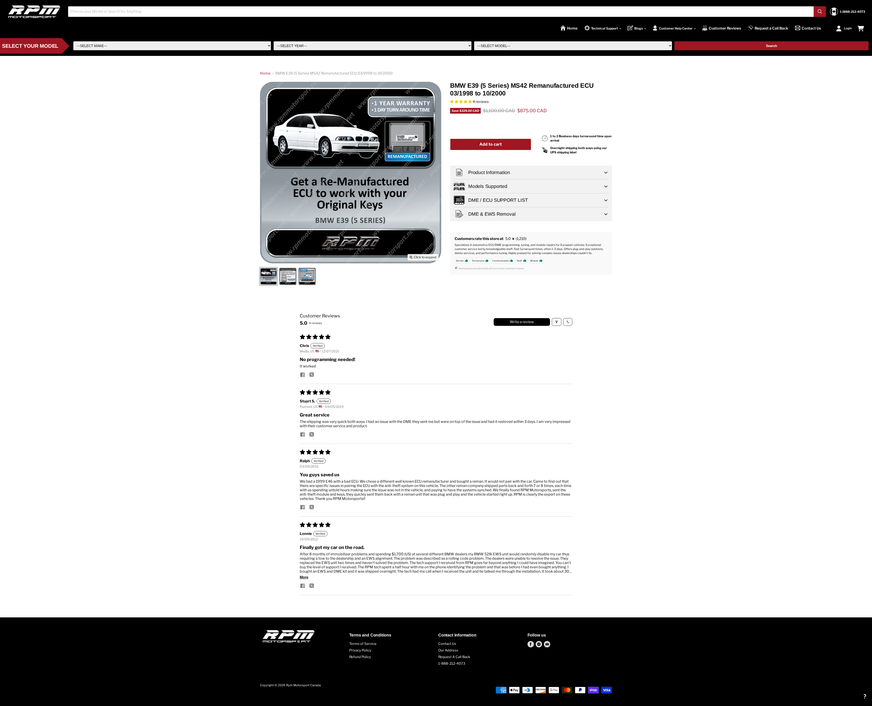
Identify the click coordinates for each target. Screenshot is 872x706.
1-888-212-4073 (451, 663)
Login (848, 28)
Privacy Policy (360, 650)
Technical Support (605, 28)
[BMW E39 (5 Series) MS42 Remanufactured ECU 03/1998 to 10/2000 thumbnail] (268, 276)
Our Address (448, 650)
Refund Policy (360, 657)
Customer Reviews (725, 28)
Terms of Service (363, 644)
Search (771, 46)
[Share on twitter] (311, 375)
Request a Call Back (771, 28)
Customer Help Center (676, 28)
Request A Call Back (454, 657)
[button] (461, 102)
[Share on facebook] (302, 375)
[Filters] (556, 322)
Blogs (639, 28)
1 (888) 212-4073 (852, 11)
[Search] (820, 11)
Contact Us (811, 28)
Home (572, 28)
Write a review (522, 322)
